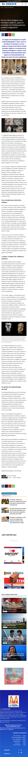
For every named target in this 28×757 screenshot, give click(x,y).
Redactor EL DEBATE (12, 611)
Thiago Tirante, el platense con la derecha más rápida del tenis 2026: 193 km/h (13, 639)
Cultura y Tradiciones (8, 7)
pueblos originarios (17, 477)
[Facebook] (2, 34)
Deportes (5, 611)
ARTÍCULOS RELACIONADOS (9, 493)
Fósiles (9, 477)
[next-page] (5, 526)
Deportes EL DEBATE (12, 643)
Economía (5, 627)
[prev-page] (2, 526)
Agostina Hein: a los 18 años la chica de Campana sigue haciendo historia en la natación (13, 655)
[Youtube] (21, 753)
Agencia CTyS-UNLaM (11, 475)
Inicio (2, 7)
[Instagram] (21, 750)
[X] (6, 34)
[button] (16, 555)
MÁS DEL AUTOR (6, 495)
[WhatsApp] (13, 34)
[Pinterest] (9, 34)
